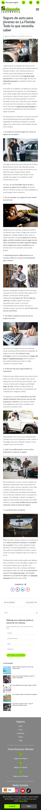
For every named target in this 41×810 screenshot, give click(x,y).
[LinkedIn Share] (23, 590)
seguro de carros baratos (26, 106)
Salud (21, 737)
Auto (20, 726)
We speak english (12, 2)
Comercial (20, 733)
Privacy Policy (23, 801)
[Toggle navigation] (37, 9)
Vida (20, 740)
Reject (29, 806)
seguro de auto (28, 76)
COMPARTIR (20, 584)
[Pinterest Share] (28, 590)
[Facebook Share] (13, 590)
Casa (20, 730)
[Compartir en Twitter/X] (18, 590)
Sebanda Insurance (25, 36)
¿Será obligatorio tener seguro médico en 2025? (24, 685)
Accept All (12, 806)
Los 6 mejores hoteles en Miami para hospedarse (24, 694)
